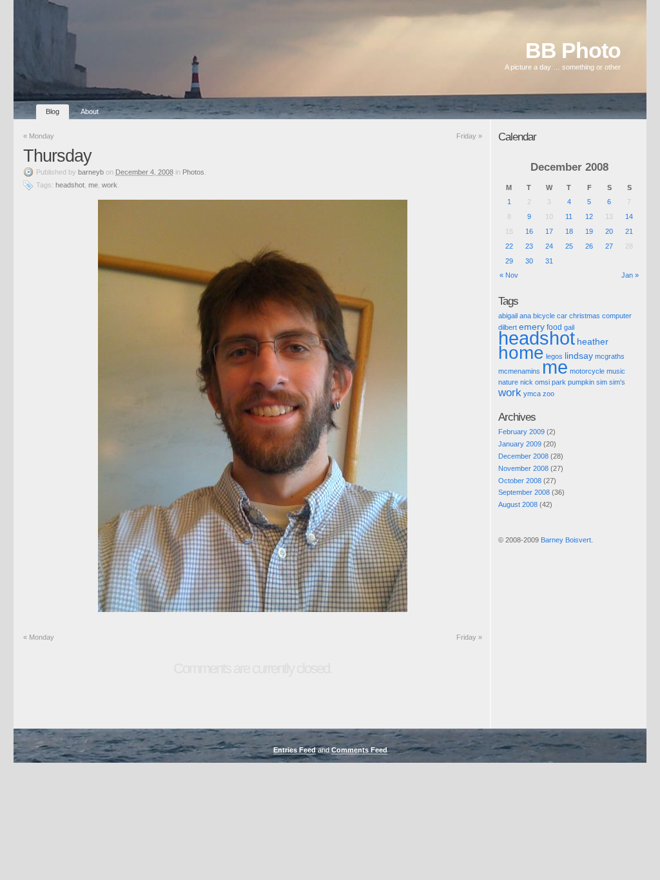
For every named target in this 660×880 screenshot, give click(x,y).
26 (589, 246)
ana (525, 316)
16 (529, 231)
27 (609, 246)
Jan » (630, 275)
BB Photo (573, 50)
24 (549, 246)
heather (592, 342)
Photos (193, 172)
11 (568, 216)
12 (589, 216)
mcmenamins (519, 371)
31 (549, 261)
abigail (508, 316)
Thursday (57, 156)
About (90, 111)
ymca (532, 393)
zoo (548, 393)
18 (569, 231)
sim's (617, 382)
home (521, 352)
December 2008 (523, 456)
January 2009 (519, 444)
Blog (52, 111)
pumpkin (581, 382)
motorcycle (587, 371)
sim (601, 382)
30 (529, 261)
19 (589, 231)
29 (509, 261)
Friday (469, 136)
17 (549, 231)
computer (617, 316)
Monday (38, 136)
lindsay (579, 355)
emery (532, 326)
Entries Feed (294, 750)
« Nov (509, 275)
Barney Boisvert (566, 540)
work (109, 185)
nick (526, 382)
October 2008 (519, 480)
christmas (584, 316)
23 (529, 246)
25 (569, 246)
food (554, 327)
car (562, 316)
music (616, 371)
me (93, 185)
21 (629, 231)
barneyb (91, 172)
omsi (542, 382)
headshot (69, 185)
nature (508, 382)
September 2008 (524, 492)
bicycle (544, 316)
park (559, 382)
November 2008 (523, 468)
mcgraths (610, 356)
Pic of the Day (510, 551)
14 (629, 216)
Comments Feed (359, 750)
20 (609, 231)
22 (509, 246)
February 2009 (521, 431)
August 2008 (518, 504)
